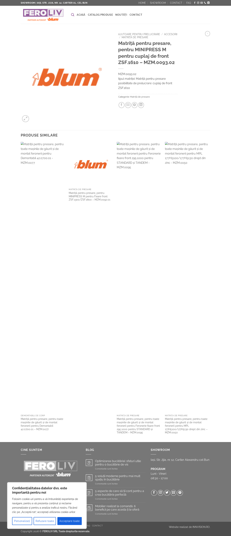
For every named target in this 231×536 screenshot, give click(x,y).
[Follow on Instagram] (198, 3)
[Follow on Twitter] (167, 493)
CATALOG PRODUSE (100, 14)
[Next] (209, 291)
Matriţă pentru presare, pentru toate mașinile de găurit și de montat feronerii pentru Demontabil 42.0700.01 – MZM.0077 (42, 423)
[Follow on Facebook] (195, 3)
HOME (142, 2)
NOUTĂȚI (121, 14)
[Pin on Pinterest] (135, 105)
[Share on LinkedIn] (141, 105)
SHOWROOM (158, 2)
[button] (25, 118)
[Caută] (72, 14)
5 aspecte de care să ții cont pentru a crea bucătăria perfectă (119, 492)
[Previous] (21, 291)
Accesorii (170, 34)
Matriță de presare (135, 37)
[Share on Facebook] (122, 105)
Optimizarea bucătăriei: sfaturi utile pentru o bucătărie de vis (118, 462)
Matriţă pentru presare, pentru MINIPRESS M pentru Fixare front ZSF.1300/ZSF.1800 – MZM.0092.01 (89, 196)
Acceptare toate (69, 521)
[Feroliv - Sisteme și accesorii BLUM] (43, 14)
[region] (47, 505)
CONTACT (176, 2)
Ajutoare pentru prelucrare (139, 34)
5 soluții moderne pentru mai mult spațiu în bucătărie (117, 477)
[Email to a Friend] (128, 105)
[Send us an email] (202, 3)
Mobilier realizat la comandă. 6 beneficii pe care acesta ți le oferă (117, 507)
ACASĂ (81, 14)
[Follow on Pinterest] (180, 493)
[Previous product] (207, 33)
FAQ (188, 2)
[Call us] (205, 3)
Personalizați (22, 521)
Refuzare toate (45, 521)
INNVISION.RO (201, 526)
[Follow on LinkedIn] (208, 3)
